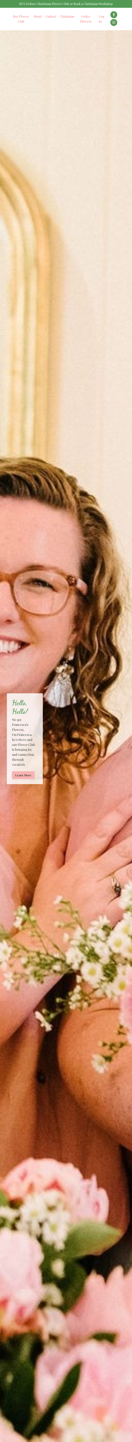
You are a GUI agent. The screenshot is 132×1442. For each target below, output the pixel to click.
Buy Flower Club (21, 19)
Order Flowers (85, 19)
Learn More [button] (23, 775)
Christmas (67, 16)
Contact (50, 16)
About (37, 16)
